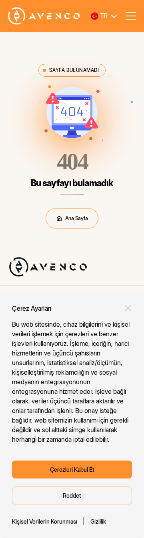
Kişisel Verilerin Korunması (44, 521)
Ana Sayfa (76, 218)
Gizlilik (98, 521)
